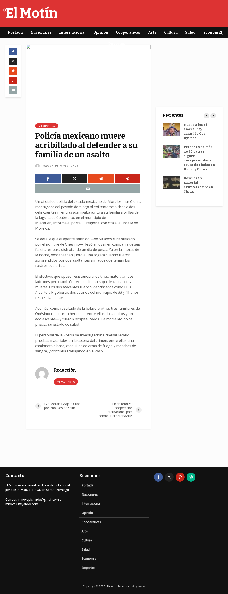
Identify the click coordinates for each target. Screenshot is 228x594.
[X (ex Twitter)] (169, 477)
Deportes (116, 43)
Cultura (171, 32)
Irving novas (137, 586)
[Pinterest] (180, 477)
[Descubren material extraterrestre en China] (171, 183)
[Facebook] (158, 477)
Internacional (72, 32)
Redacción (46, 165)
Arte (152, 32)
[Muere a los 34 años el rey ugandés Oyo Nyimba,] (171, 129)
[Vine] (191, 477)
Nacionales (41, 32)
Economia (212, 32)
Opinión (100, 32)
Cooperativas (128, 32)
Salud (190, 32)
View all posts (66, 382)
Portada (15, 32)
